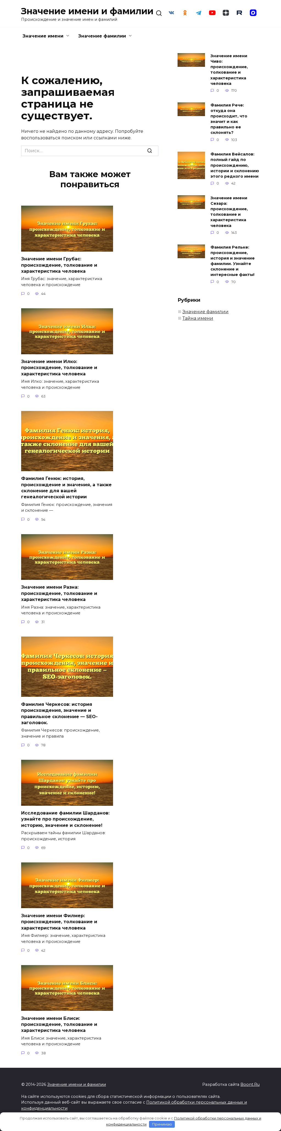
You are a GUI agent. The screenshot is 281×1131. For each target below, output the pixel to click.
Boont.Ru (250, 1084)
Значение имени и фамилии (87, 11)
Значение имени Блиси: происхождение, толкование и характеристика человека (59, 1024)
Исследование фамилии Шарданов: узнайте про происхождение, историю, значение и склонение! (65, 819)
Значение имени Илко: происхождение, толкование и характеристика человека (59, 367)
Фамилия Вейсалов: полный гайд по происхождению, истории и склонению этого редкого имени (234, 165)
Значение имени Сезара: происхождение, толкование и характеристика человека (229, 211)
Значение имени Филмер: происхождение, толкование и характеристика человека (59, 921)
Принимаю (162, 1124)
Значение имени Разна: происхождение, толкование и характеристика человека (59, 593)
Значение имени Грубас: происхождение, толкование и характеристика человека (59, 265)
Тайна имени (197, 318)
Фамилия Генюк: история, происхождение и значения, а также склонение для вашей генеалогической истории (66, 487)
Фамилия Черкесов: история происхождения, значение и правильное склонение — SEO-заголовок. (59, 713)
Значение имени (43, 36)
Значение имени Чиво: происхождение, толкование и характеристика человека (229, 69)
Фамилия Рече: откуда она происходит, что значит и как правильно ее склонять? (228, 119)
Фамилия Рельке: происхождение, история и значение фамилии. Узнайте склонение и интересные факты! (232, 261)
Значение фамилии (102, 36)
